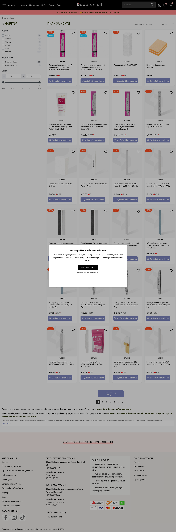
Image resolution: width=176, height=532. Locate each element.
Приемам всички (88, 267)
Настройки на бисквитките (88, 273)
